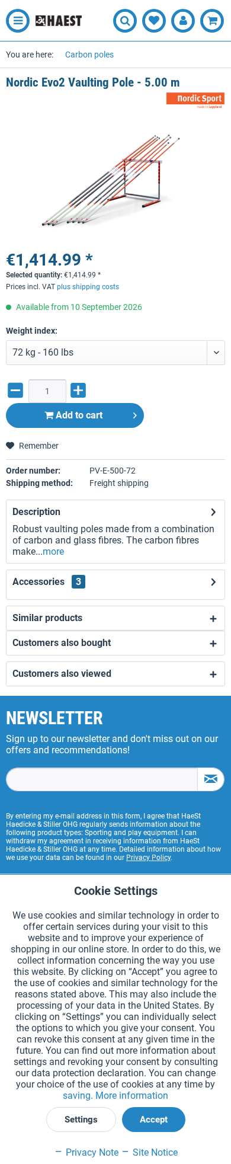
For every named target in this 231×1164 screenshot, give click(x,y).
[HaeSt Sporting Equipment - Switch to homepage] (59, 20)
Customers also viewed (61, 673)
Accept (154, 1119)
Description (36, 511)
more (53, 551)
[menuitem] (15, 21)
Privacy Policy (148, 857)
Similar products (47, 617)
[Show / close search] (125, 21)
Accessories (46, 581)
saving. (79, 1095)
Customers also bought (61, 642)
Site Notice (154, 1152)
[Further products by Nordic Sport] (195, 101)
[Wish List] (154, 21)
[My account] (183, 21)
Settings (81, 1119)
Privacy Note (90, 1152)
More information (131, 1095)
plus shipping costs (88, 287)
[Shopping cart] (212, 21)
